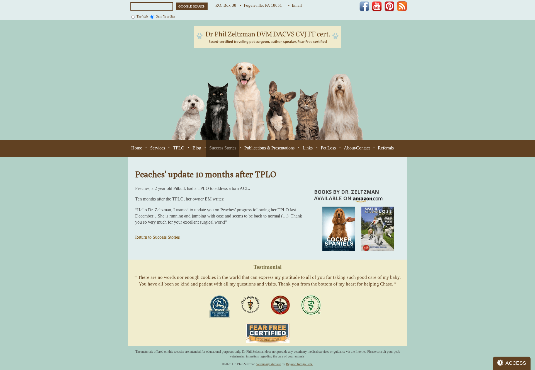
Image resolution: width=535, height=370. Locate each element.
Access (515, 363)
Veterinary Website (268, 364)
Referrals (386, 148)
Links (308, 148)
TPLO (178, 148)
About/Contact (357, 148)
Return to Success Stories (157, 237)
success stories (222, 148)
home (136, 148)
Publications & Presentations (269, 148)
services (157, 148)
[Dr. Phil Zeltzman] (267, 36)
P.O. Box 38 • (228, 5)
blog (197, 148)
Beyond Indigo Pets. (299, 364)
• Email (295, 5)
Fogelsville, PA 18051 (264, 5)
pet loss (328, 148)
